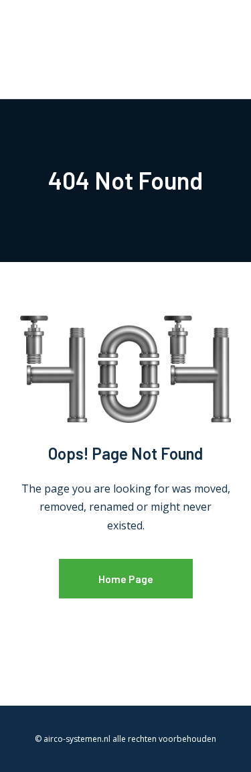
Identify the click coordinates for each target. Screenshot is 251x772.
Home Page (125, 578)
